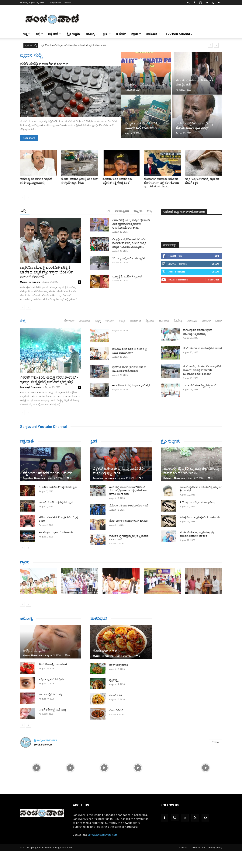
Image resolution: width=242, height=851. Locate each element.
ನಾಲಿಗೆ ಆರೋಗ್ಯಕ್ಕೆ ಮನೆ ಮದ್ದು (52, 709)
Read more (29, 138)
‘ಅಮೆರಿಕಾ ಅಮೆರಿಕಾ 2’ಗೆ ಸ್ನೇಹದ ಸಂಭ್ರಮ (58, 487)
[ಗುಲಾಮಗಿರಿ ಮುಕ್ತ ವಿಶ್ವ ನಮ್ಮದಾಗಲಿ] (170, 390)
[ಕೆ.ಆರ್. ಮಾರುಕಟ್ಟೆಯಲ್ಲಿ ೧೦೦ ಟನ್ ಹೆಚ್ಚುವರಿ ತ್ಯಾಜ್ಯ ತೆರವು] (79, 163)
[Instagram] (200, 2)
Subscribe (213, 279)
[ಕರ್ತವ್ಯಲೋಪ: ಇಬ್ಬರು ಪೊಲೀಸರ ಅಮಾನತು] (168, 521)
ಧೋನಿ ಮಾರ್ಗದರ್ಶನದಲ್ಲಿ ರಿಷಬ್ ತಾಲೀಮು (128, 520)
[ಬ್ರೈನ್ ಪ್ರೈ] (97, 683)
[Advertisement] (153, 19)
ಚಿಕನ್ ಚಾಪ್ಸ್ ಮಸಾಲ (118, 664)
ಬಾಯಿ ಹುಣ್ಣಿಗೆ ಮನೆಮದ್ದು (50, 694)
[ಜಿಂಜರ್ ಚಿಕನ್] (97, 714)
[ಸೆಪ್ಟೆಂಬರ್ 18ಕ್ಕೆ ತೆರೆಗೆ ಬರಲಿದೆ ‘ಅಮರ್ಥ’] (50, 464)
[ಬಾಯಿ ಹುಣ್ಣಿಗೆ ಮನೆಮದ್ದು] (27, 698)
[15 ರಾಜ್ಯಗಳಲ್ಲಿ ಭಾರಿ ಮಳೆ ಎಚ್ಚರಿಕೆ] (99, 263)
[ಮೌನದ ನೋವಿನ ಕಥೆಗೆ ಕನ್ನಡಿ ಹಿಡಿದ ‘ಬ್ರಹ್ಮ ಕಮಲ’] (27, 521)
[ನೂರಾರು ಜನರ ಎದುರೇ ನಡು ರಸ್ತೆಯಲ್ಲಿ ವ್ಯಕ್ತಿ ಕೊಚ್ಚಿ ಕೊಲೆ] (121, 163)
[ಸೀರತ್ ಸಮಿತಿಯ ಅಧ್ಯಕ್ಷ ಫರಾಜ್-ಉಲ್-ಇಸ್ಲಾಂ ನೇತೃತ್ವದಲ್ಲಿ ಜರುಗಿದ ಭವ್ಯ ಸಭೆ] (50, 350)
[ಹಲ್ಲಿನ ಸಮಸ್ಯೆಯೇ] (50, 641)
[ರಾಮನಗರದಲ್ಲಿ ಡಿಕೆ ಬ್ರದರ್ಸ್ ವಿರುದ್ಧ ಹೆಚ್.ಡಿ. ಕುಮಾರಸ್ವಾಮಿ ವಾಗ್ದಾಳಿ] (197, 116)
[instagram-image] (36, 767)
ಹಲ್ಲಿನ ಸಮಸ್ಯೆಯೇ (34, 650)
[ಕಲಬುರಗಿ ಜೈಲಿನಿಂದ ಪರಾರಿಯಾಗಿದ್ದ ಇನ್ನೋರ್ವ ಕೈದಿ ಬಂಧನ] (168, 490)
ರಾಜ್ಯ (149, 210)
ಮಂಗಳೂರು (84, 320)
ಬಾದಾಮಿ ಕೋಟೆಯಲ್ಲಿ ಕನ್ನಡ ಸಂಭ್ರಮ (56, 502)
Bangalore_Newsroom (34, 478)
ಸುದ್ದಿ (23, 210)
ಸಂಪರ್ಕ (67, 2)
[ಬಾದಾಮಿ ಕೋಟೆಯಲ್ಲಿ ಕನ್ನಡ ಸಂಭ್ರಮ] (27, 506)
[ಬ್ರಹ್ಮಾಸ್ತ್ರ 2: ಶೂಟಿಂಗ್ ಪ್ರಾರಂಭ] (99, 281)
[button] (188, 2)
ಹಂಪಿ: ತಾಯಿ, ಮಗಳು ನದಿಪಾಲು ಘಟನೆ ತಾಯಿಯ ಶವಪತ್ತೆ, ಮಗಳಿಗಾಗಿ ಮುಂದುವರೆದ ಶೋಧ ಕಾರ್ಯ (202, 370)
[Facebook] (194, 2)
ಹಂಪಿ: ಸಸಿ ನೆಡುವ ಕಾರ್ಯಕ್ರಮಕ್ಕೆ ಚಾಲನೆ (202, 348)
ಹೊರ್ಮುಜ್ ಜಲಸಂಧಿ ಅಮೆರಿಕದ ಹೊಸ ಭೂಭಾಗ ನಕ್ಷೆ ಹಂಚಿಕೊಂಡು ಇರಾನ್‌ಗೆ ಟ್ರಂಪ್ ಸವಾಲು (161, 182)
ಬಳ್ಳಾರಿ (122, 320)
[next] (216, 45)
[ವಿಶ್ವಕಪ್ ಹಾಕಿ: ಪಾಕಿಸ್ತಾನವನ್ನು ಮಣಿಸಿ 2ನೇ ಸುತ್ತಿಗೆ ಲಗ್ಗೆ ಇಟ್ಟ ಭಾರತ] (121, 464)
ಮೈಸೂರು (149, 320)
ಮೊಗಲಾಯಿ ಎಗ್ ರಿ (105, 651)
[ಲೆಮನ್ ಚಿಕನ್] (97, 698)
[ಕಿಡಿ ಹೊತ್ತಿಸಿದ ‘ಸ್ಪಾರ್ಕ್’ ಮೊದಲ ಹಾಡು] (27, 536)
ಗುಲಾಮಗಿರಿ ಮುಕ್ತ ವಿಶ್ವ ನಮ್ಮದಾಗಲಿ (199, 385)
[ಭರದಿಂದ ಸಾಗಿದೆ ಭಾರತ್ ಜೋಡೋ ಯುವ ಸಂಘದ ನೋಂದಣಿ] (99, 371)
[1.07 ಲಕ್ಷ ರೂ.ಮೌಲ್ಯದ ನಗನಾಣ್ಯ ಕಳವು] (168, 506)
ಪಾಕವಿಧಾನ (151, 34)
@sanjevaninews (45, 740)
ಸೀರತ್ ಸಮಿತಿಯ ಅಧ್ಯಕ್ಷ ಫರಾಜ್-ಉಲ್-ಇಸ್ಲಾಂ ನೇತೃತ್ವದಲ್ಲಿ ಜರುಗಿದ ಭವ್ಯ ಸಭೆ (49, 379)
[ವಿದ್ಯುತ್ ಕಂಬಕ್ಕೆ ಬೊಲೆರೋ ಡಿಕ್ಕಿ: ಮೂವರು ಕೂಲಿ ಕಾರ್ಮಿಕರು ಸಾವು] (146, 116)
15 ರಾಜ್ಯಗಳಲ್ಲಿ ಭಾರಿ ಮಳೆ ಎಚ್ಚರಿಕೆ (128, 258)
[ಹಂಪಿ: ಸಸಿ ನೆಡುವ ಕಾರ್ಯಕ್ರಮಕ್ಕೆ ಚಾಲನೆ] (170, 353)
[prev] (210, 45)
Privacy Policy (215, 847)
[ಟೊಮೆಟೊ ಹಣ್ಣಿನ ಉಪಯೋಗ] (27, 668)
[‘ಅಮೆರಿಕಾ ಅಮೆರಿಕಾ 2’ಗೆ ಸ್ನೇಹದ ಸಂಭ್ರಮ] (27, 490)
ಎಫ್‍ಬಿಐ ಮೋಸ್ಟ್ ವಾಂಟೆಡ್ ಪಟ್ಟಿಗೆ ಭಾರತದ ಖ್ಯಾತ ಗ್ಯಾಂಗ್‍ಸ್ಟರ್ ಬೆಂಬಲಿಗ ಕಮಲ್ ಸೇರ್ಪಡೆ (46, 272)
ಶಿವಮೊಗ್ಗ (178, 320)
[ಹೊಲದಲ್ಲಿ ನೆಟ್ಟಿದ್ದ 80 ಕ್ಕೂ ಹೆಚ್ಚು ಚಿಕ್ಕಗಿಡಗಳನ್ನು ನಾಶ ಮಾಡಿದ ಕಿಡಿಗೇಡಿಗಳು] (191, 464)
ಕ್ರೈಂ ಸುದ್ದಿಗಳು (74, 34)
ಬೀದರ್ (218, 320)
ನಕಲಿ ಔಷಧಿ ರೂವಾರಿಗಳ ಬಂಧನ (44, 64)
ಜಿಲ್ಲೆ (38, 34)
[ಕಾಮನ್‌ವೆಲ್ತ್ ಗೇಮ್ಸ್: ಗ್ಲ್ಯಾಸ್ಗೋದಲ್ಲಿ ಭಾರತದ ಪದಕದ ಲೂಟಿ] (97, 539)
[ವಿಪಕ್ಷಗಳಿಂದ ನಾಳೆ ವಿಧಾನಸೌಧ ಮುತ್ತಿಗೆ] (146, 73)
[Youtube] (219, 2)
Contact (183, 847)
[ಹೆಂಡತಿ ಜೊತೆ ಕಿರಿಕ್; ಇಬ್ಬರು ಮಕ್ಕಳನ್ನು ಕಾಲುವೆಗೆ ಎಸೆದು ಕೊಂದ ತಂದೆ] (168, 536)
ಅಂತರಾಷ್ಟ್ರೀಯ (122, 210)
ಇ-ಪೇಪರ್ (121, 34)
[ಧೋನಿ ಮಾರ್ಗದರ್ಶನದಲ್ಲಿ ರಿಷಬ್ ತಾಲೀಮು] (97, 524)
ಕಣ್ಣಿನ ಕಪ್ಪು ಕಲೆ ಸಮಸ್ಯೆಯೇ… (52, 679)
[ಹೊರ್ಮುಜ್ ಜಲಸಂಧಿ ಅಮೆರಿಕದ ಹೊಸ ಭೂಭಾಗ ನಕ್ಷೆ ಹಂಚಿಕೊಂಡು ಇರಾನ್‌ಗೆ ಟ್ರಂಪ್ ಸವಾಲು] (162, 163)
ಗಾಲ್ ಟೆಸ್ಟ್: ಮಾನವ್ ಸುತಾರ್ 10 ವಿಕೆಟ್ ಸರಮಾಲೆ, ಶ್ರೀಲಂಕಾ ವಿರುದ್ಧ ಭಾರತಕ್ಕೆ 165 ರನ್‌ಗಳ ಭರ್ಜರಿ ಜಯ (128, 490)
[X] (213, 2)
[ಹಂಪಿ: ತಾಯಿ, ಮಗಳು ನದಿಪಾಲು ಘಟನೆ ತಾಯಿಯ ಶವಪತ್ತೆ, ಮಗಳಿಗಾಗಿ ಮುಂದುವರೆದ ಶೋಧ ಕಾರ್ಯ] (170, 371)
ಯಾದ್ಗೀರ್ (206, 320)
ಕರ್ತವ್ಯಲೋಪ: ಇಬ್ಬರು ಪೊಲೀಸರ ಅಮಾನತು (200, 517)
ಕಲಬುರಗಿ (109, 320)
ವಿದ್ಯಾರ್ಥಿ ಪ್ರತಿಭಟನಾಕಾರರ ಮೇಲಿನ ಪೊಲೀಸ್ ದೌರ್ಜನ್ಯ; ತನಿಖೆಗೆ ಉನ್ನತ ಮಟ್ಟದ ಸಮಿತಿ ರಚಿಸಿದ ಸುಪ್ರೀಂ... (129, 243)
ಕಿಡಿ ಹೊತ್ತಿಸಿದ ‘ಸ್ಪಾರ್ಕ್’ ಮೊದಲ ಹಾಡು (56, 532)
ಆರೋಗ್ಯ (90, 34)
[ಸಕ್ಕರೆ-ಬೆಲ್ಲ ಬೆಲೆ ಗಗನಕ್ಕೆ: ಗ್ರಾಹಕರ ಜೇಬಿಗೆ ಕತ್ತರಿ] (203, 163)
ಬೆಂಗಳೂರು (69, 320)
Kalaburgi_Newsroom (31, 387)
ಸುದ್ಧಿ (25, 34)
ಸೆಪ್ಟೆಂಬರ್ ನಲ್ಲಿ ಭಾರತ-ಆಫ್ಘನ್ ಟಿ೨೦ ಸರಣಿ (128, 505)
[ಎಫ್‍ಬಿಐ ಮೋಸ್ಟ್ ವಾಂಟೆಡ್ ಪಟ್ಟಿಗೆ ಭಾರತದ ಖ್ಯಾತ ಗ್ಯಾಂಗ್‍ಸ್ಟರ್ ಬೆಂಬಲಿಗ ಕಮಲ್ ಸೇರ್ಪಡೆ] (50, 240)
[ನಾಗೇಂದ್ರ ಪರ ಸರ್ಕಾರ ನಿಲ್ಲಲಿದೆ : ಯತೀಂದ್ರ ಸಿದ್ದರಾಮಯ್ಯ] (38, 163)
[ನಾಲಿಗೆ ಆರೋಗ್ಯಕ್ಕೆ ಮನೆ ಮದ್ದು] (27, 713)
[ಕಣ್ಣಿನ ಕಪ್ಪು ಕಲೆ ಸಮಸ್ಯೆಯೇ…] (27, 683)
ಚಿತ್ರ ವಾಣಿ (53, 34)
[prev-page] (22, 197)
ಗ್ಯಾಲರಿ (134, 34)
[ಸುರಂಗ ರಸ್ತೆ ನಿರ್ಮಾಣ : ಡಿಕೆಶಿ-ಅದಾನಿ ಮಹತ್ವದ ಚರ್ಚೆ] (197, 73)
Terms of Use (198, 847)
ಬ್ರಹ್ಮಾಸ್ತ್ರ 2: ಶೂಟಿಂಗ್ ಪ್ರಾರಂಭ (127, 276)
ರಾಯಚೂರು (135, 320)
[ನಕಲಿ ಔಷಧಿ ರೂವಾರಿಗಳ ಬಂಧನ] (70, 91)
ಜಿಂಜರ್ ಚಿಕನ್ (116, 710)
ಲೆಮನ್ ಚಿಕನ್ (115, 695)
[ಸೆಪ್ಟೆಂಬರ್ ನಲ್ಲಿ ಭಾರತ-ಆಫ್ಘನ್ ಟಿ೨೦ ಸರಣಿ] (97, 509)
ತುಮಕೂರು (164, 320)
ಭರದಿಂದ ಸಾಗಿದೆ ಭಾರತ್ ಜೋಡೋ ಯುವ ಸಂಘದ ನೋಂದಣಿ (73, 45)
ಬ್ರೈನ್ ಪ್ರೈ (113, 680)
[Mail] (206, 2)
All (109, 210)
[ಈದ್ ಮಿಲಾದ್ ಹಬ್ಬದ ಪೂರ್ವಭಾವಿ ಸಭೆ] (99, 390)
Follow (214, 263)
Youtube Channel (179, 34)
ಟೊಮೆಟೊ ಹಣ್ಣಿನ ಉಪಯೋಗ (53, 664)
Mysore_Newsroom (30, 281)
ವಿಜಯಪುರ (191, 320)
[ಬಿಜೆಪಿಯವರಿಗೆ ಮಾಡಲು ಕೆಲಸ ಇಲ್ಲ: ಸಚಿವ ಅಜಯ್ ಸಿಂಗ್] (99, 353)
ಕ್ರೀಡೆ (105, 34)
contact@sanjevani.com (103, 834)
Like (217, 255)
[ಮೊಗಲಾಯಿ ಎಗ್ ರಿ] (121, 642)
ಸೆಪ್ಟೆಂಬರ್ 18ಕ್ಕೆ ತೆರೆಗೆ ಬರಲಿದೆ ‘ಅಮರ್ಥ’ (47, 473)
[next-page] (28, 197)
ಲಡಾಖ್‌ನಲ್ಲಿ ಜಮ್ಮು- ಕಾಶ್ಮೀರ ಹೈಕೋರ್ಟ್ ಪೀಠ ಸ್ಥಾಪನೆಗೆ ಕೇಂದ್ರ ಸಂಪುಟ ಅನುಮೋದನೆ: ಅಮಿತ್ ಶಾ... (131, 224)
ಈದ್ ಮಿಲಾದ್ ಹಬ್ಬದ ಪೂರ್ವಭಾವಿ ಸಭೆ (131, 385)
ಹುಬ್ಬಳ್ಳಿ (98, 320)
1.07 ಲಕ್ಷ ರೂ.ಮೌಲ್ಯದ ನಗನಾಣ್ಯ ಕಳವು (197, 502)
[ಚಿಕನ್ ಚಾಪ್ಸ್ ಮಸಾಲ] (97, 668)
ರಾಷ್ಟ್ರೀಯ (138, 210)
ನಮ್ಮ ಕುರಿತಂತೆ (55, 2)
